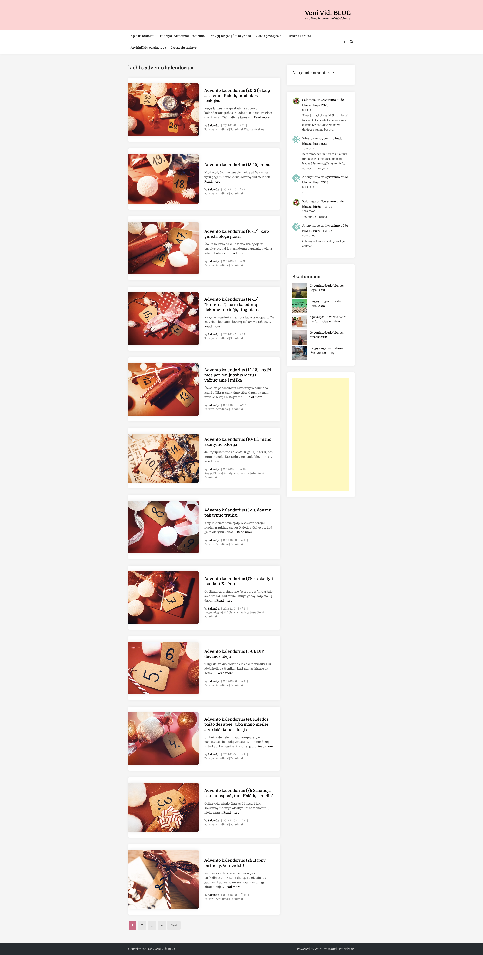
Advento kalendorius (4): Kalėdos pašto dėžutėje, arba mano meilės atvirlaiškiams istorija (236, 724)
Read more (262, 117)
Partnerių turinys (184, 47)
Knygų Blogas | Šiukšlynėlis (230, 36)
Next (173, 925)
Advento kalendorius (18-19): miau (237, 165)
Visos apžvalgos (267, 36)
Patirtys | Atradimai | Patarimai (183, 36)
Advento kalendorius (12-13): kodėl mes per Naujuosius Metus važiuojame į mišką (237, 375)
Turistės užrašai (299, 36)
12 (244, 405)
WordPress (323, 949)
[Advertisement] (320, 434)
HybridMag (346, 949)
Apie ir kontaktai (143, 36)
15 (244, 469)
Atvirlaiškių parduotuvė (148, 47)
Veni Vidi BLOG (328, 12)
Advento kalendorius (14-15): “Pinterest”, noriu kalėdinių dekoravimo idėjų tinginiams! (233, 304)
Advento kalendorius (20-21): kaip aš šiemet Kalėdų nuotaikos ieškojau (237, 95)
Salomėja (214, 125)
